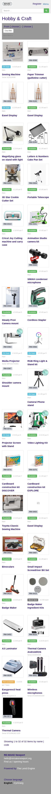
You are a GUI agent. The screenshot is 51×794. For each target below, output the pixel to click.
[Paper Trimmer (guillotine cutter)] (38, 52)
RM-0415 (33, 594)
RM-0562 (33, 675)
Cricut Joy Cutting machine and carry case (12, 241)
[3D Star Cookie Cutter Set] (13, 174)
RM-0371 (7, 429)
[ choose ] (15, 26)
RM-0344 (7, 306)
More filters (7, 35)
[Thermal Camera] (13, 708)
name (40, 741)
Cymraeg (18, 783)
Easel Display (9, 115)
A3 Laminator (9, 648)
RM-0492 (7, 634)
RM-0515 (33, 634)
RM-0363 (33, 306)
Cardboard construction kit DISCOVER (11, 487)
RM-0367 (7, 369)
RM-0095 (7, 60)
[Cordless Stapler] (38, 297)
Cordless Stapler (36, 320)
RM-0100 (33, 101)
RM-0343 (33, 265)
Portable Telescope (38, 197)
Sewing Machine (11, 74)
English (8, 783)
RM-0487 (33, 553)
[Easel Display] (13, 93)
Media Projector (11, 361)
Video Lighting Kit (37, 443)
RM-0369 (33, 388)
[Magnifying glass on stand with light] (13, 133)
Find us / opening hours (16, 761)
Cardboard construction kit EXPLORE (36, 487)
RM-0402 (7, 553)
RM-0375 (33, 470)
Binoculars (8, 566)
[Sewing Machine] (13, 52)
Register (37, 3)
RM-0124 (7, 142)
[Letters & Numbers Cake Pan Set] (38, 133)
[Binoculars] (13, 544)
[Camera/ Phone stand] (38, 379)
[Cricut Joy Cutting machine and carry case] (13, 215)
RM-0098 (33, 60)
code (6, 745)
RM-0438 (7, 512)
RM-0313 (7, 224)
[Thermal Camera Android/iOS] (38, 626)
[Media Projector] (13, 338)
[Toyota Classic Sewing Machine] (13, 503)
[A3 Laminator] (13, 626)
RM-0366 (33, 347)
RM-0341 (33, 224)
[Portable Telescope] (38, 174)
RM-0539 (7, 675)
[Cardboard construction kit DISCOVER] (13, 461)
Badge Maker (9, 607)
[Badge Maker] (13, 585)
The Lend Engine (26, 768)
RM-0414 (7, 594)
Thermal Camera (11, 730)
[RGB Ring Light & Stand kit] (38, 338)
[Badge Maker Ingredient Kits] (38, 585)
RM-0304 (33, 183)
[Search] (46, 10)
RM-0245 (33, 142)
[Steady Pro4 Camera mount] (13, 297)
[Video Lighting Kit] (38, 420)
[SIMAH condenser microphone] (38, 256)
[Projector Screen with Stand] (13, 420)
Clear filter (8, 31)
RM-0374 (7, 470)
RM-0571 (7, 716)
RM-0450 (33, 512)
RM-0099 (7, 101)
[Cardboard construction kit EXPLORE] (38, 461)
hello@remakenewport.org (18, 758)
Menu (46, 4)
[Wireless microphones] (38, 667)
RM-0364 (7, 347)
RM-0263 (7, 183)
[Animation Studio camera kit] (38, 215)
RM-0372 (33, 429)
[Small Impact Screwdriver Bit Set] (38, 544)
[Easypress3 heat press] (13, 667)
